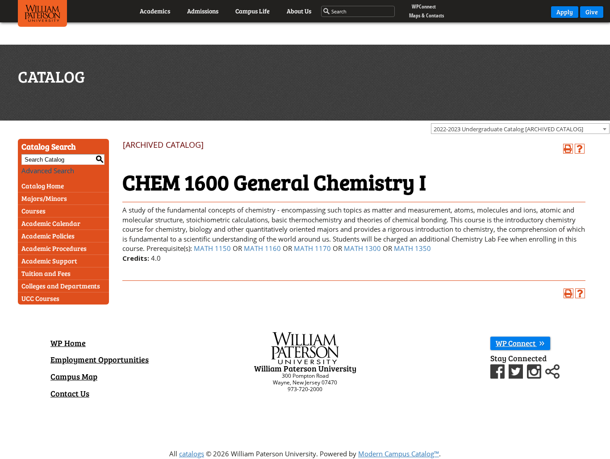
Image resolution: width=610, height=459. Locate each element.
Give (591, 12)
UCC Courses (40, 298)
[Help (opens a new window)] (580, 149)
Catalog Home (42, 185)
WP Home (68, 343)
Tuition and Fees (46, 273)
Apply (564, 12)
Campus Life (252, 11)
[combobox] (520, 128)
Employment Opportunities (99, 359)
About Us (299, 11)
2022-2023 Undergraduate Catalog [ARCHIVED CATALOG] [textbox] (508, 129)
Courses (33, 210)
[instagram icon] (535, 370)
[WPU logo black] (42, 15)
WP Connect (516, 343)
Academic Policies (48, 235)
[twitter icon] (517, 370)
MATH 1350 (412, 248)
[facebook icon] (498, 370)
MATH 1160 (262, 248)
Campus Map (73, 376)
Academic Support (49, 260)
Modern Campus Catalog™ (398, 453)
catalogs (191, 453)
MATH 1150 (212, 248)
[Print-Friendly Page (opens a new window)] (568, 149)
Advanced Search (47, 170)
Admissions (202, 11)
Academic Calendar (50, 223)
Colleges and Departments (60, 285)
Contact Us (69, 393)
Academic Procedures (54, 248)
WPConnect (424, 6)
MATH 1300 (362, 248)
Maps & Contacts (426, 15)
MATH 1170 (312, 248)
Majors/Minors (44, 198)
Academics (155, 11)
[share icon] (552, 370)
